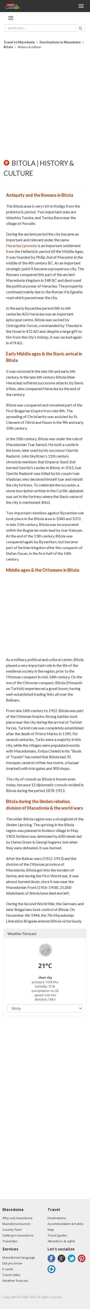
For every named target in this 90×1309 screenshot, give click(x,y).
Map (51, 1229)
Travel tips (10, 1241)
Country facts (12, 1229)
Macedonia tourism (16, 1224)
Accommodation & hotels (66, 1224)
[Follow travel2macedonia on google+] (62, 1262)
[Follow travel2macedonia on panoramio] (52, 1273)
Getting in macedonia (17, 1235)
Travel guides (57, 1235)
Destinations (57, 1218)
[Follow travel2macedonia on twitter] (72, 1262)
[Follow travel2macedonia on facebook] (52, 1262)
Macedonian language (18, 1257)
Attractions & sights (61, 1241)
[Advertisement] (45, 104)
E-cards (7, 1269)
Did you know (12, 1263)
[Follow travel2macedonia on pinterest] (82, 1262)
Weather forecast (15, 1280)
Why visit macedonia (17, 1218)
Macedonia (13, 1209)
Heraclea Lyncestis (21, 245)
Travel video (11, 1275)
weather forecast (21, 933)
